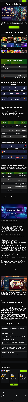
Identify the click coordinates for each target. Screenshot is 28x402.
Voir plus (14, 384)
